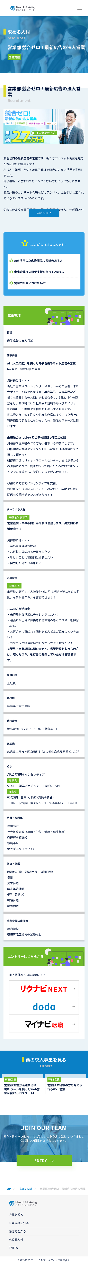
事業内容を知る (19, 1223)
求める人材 (16, 1239)
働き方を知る (17, 1231)
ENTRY (40, 1160)
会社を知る (16, 1214)
